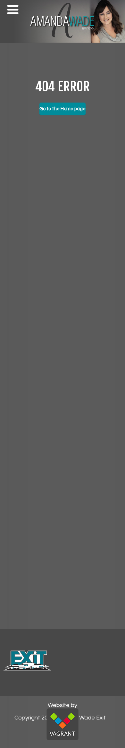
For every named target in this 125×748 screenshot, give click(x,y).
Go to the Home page (62, 108)
